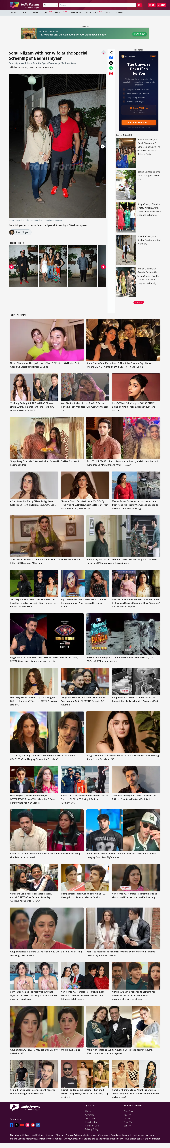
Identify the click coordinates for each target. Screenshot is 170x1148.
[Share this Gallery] (111, 52)
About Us (89, 1111)
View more (139, 302)
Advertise (89, 1114)
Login (151, 5)
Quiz (46, 12)
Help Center (91, 1122)
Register (161, 5)
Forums (25, 12)
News (13, 12)
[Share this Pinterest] (111, 73)
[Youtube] (22, 1125)
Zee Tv (127, 1114)
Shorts (59, 12)
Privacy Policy (91, 1129)
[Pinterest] (33, 1125)
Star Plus (128, 1111)
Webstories (92, 12)
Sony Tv (128, 1122)
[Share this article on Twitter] (111, 63)
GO (139, 5)
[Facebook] (11, 1125)
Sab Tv (127, 1125)
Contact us (90, 1118)
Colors (127, 1118)
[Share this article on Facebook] (111, 57)
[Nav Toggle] (4, 5)
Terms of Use (92, 1125)
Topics (36, 12)
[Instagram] (27, 1125)
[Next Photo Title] (91, 146)
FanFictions (76, 12)
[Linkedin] (38, 1125)
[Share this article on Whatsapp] (111, 68)
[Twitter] (17, 1125)
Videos (108, 12)
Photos (120, 12)
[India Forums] (24, 5)
